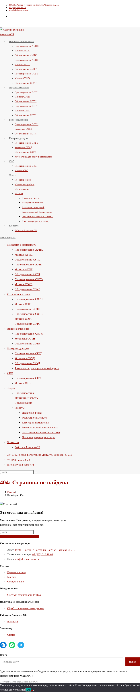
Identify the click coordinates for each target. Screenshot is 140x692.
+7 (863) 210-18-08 (17, 7)
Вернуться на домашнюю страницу (19, 536)
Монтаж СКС (22, 383)
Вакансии (12, 621)
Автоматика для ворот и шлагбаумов (37, 368)
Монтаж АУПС (24, 254)
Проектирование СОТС (28, 313)
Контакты (13, 442)
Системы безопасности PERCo (24, 595)
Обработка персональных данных (25, 608)
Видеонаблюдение (18, 328)
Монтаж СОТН (23, 304)
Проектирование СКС (28, 378)
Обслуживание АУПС (27, 259)
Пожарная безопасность (21, 244)
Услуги (11, 388)
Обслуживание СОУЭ (27, 289)
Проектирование (24, 392)
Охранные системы (18, 294)
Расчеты (19, 407)
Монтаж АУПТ (23, 269)
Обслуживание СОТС (27, 323)
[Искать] (35, 472)
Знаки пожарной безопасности (40, 427)
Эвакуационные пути (34, 417)
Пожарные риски (32, 412)
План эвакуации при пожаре (38, 437)
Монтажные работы (26, 397)
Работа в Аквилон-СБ (27, 447)
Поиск (3, 655)
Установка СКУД (25, 358)
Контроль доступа (18, 348)
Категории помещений (35, 422)
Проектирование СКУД (28, 353)
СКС (10, 373)
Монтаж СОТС (23, 318)
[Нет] (32, 690)
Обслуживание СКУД (27, 363)
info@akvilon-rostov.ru (19, 10)
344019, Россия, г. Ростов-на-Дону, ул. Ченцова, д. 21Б (34, 5)
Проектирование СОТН (29, 299)
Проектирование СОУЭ (29, 279)
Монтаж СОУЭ (23, 284)
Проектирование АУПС (29, 249)
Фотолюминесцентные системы (41, 432)
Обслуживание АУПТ (27, 274)
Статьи (11, 634)
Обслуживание (23, 402)
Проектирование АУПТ (29, 264)
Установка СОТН (25, 338)
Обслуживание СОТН (27, 308)
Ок (28, 689)
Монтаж (11, 577)
